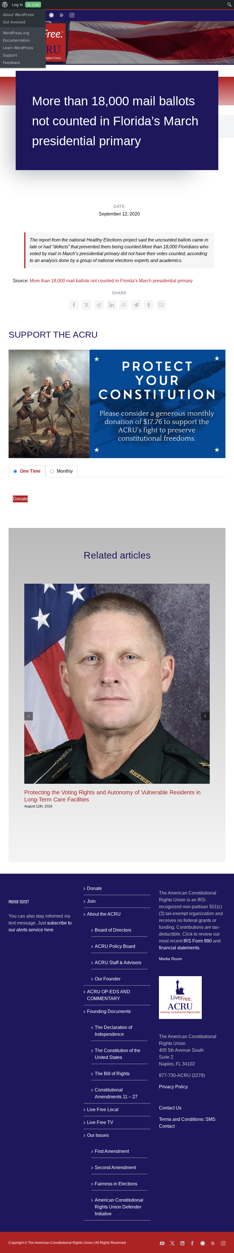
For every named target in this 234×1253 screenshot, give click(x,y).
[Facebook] (74, 305)
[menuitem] (5, 4)
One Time (30, 471)
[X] (86, 305)
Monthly (64, 471)
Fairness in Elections (116, 1183)
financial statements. (179, 947)
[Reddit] (99, 305)
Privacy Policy (173, 1086)
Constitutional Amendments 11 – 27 (116, 1093)
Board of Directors (113, 930)
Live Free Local (102, 1109)
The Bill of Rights (112, 1073)
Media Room (170, 958)
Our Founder (107, 978)
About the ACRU (104, 914)
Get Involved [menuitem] (14, 22)
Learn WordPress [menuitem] (18, 47)
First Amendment (112, 1151)
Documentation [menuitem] (16, 40)
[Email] (161, 305)
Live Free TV (100, 1122)
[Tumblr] (148, 305)
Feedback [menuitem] (11, 62)
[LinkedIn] (111, 305)
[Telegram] (136, 305)
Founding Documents (109, 1011)
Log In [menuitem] (17, 4)
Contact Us (170, 1107)
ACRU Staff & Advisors (118, 962)
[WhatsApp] (124, 305)
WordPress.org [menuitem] (16, 33)
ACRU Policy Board (115, 946)
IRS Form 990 (197, 940)
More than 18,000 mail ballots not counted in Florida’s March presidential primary (111, 280)
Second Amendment (115, 1167)
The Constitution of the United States (117, 1054)
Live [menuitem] (35, 4)
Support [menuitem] (10, 55)
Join (91, 901)
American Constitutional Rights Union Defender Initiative (119, 1207)
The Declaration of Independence (113, 1031)
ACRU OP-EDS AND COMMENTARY (108, 995)
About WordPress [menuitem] (18, 14)
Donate (20, 498)
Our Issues (98, 1135)
